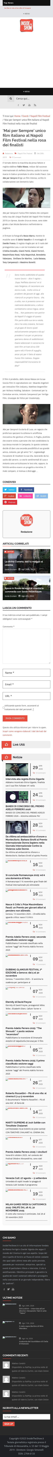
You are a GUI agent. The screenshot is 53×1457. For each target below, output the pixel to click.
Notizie (10, 552)
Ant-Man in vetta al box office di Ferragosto (17, 8)
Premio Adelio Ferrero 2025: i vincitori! (26, 1152)
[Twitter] (23, 105)
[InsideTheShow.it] (26, 31)
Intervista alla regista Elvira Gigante (25, 779)
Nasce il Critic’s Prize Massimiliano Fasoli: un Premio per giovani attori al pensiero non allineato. (26, 907)
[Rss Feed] (35, 105)
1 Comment (41, 964)
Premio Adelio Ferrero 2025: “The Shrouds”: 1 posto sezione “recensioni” (24, 1031)
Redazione (26, 532)
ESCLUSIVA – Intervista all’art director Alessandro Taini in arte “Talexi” (32, 1311)
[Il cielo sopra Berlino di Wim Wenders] (10, 1321)
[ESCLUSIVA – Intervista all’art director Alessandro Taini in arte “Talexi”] (10, 1303)
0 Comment (16, 157)
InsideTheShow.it (35, 1438)
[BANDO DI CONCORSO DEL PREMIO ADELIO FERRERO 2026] (17, 802)
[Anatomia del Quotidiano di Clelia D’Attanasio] (10, 1336)
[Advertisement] (26, 60)
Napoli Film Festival (25, 153)
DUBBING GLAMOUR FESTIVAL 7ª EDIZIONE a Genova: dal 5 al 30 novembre (24, 972)
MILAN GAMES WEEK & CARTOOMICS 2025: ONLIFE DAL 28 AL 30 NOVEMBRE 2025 (26, 1207)
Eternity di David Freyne (19, 1002)
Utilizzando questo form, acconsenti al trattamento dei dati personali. (22, 708)
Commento (8, 627)
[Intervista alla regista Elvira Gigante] (17, 775)
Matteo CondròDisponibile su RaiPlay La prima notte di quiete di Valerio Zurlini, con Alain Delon (30, 1367)
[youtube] (29, 105)
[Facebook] (18, 105)
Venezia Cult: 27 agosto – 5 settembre (26, 1178)
